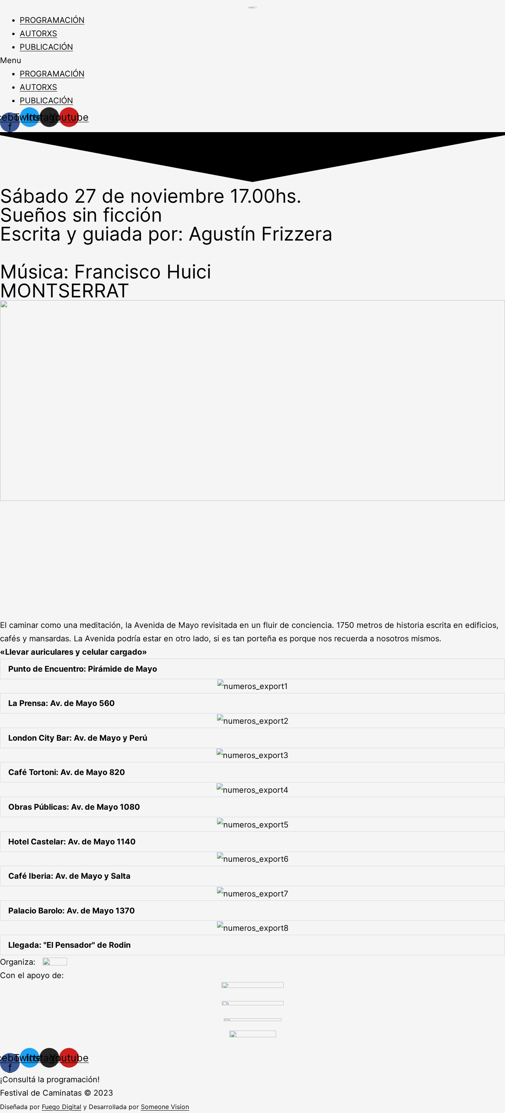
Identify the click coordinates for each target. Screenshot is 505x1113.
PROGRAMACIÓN (52, 20)
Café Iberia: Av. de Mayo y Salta (69, 876)
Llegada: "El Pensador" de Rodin (69, 945)
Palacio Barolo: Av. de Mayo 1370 (71, 910)
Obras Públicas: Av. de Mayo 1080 (74, 807)
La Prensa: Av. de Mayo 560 (61, 703)
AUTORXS (38, 33)
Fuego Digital (61, 1107)
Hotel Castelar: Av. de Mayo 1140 (72, 841)
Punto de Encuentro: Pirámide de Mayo (82, 669)
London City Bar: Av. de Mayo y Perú (77, 738)
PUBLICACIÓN (46, 47)
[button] (252, 60)
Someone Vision (165, 1107)
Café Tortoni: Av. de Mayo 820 (66, 772)
